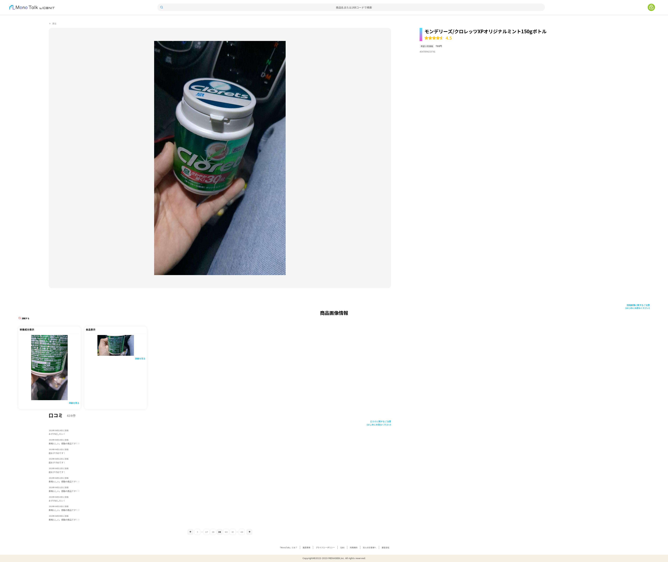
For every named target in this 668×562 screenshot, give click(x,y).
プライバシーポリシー (325, 547)
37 (206, 532)
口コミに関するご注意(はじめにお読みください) (379, 423)
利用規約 (353, 547)
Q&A (342, 547)
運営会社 (385, 547)
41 (233, 532)
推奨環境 (306, 547)
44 (241, 532)
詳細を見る (74, 402)
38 (213, 532)
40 (226, 532)
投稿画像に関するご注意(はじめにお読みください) (637, 306)
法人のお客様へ (369, 547)
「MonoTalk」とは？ (288, 547)
